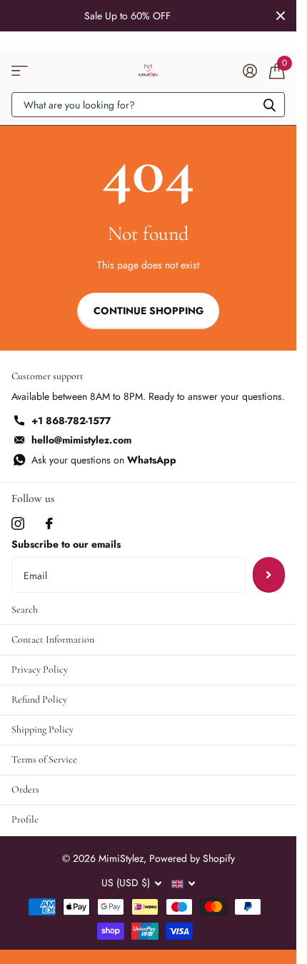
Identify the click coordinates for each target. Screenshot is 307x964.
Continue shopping (148, 310)
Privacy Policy (39, 669)
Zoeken (269, 104)
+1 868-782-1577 (71, 420)
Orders (25, 789)
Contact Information (52, 639)
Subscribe (269, 575)
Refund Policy (39, 699)
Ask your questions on (103, 460)
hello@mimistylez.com (81, 440)
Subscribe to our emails (66, 544)
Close (280, 15)
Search (24, 609)
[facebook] (49, 523)
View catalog (19, 71)
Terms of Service (44, 759)
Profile (25, 819)
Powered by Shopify (192, 858)
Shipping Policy (42, 729)
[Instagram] (17, 523)
